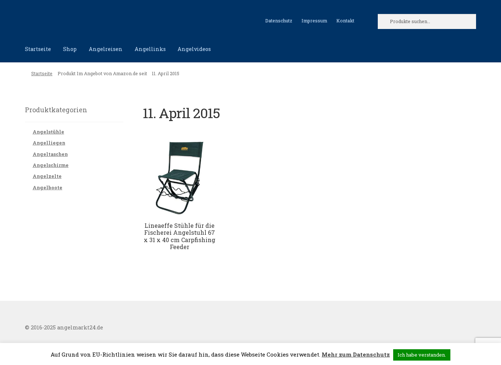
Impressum (314, 20)
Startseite (38, 48)
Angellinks (150, 48)
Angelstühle (48, 132)
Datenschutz (278, 20)
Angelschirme (51, 165)
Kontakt (345, 20)
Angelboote (47, 187)
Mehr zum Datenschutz (356, 354)
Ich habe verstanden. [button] (422, 354)
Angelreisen (105, 48)
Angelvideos (194, 48)
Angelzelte (47, 176)
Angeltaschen (50, 154)
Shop (70, 48)
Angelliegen (49, 143)
